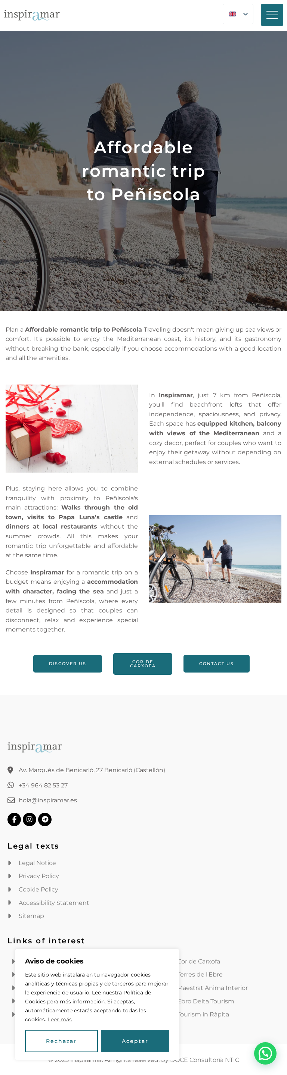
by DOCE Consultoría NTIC (200, 1059)
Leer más (60, 1019)
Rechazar (61, 1041)
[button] (265, 1053)
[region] (97, 1004)
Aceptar (135, 1041)
